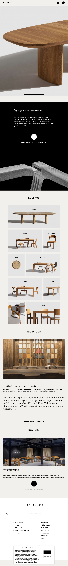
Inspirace (17, 528)
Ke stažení (45, 530)
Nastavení (47, 556)
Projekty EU (46, 533)
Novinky (44, 522)
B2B (42, 538)
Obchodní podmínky (21, 530)
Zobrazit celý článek (34, 490)
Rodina (16, 525)
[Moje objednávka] (58, 3)
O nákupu (45, 528)
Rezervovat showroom (34, 422)
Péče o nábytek (47, 525)
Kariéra (44, 535)
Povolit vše (47, 552)
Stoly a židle (19, 522)
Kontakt (17, 533)
